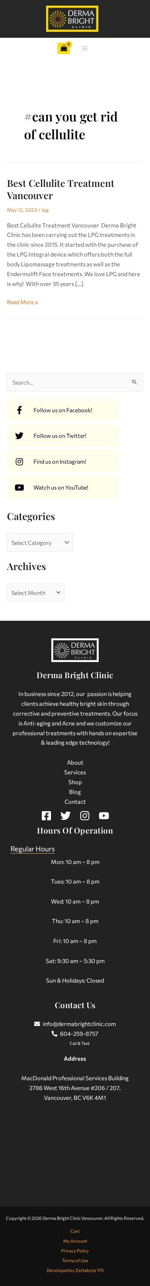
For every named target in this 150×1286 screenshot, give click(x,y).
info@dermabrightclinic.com (79, 1023)
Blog (75, 791)
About (75, 762)
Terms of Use (75, 1260)
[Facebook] (46, 815)
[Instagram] (85, 815)
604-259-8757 (79, 1033)
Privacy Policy (75, 1250)
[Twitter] (65, 815)
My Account (75, 1241)
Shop (75, 781)
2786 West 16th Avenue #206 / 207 (74, 1087)
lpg (45, 210)
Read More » (22, 301)
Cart (75, 1231)
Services (75, 771)
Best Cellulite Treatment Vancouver (60, 189)
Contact (75, 801)
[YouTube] (104, 815)
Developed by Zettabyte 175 (75, 1270)
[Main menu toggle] (84, 48)
